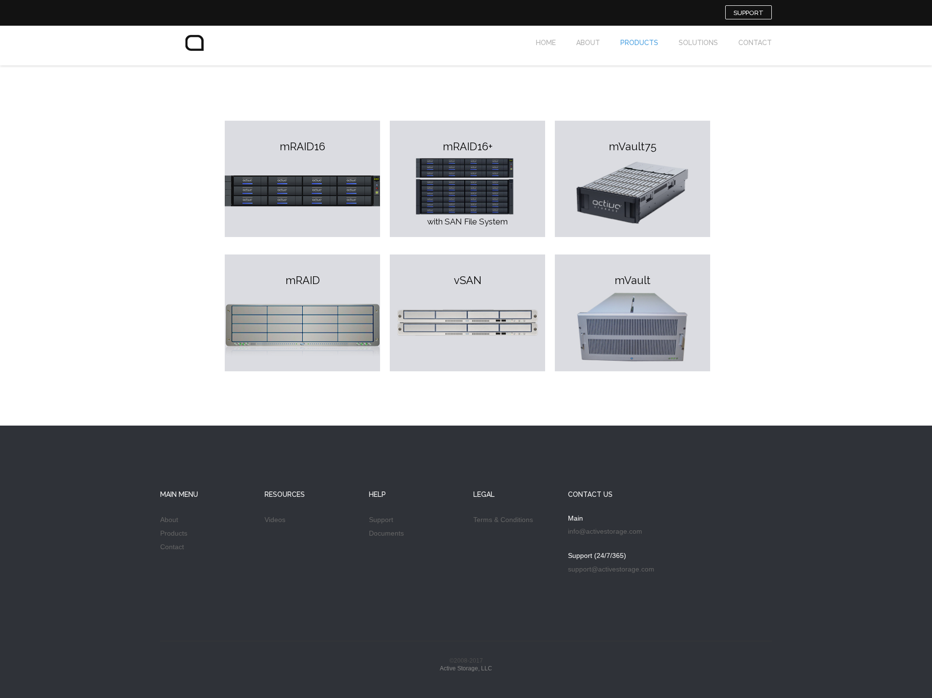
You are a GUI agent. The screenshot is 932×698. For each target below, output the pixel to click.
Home (546, 43)
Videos (275, 520)
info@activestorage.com (605, 531)
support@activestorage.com (611, 569)
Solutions (698, 43)
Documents (386, 533)
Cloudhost (208, 49)
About (169, 520)
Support (381, 520)
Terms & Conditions (503, 520)
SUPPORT (748, 12)
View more (302, 179)
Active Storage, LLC (466, 668)
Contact (172, 547)
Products (173, 533)
